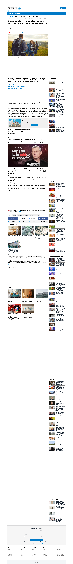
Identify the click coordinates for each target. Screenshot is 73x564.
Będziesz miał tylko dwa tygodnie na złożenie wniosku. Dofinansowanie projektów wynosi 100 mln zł (41, 237)
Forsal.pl (9, 553)
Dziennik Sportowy (35, 16)
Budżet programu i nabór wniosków (16, 88)
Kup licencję (19, 211)
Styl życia (44, 556)
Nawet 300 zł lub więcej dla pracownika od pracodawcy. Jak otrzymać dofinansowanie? (28, 236)
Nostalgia (15, 16)
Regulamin (30, 560)
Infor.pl (9, 549)
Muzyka (33, 556)
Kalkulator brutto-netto (60, 555)
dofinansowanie (20, 215)
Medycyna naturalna (46, 553)
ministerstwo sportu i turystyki (32, 215)
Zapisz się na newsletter (27, 32)
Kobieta (33, 549)
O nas (14, 560)
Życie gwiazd (34, 554)
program (14, 215)
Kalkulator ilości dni (60, 550)
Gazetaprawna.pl (10, 550)
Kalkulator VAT (59, 553)
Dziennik (9, 18)
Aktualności (18, 13)
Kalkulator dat (59, 549)
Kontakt (9, 560)
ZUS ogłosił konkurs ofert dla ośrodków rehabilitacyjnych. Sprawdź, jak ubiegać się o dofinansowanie (13, 251)
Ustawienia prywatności (56, 560)
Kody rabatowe (34, 550)
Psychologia (45, 555)
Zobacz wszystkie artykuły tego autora (15, 266)
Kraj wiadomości (44, 287)
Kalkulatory (59, 547)
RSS (64, 560)
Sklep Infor (9, 556)
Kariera (24, 560)
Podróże (22, 556)
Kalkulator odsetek (60, 554)
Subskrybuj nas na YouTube (15, 32)
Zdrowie (22, 555)
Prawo (44, 549)
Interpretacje (10, 555)
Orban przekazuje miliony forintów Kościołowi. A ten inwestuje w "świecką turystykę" (34, 121)
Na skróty (10, 547)
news (20, 18)
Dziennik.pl (23, 547)
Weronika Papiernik (15, 26)
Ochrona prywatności (39, 560)
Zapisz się (36, 539)
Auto (21, 549)
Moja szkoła (33, 553)
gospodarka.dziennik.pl (15, 18)
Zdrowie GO (20, 16)
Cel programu (12, 84)
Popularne (37, 287)
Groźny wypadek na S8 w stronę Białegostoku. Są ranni (13, 268)
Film (32, 555)
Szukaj (63, 8)
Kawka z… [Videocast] (27, 16)
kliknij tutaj (42, 543)
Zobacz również (34, 124)
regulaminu (37, 536)
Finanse (44, 550)
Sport (21, 554)
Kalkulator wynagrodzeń (60, 556)
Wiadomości (22, 553)
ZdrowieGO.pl (10, 554)
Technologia (22, 550)
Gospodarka (11, 13)
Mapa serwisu (47, 560)
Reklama (19, 560)
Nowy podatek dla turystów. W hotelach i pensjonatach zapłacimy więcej (14, 236)
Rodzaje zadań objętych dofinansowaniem (18, 86)
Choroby (44, 554)
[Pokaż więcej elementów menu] (65, 11)
